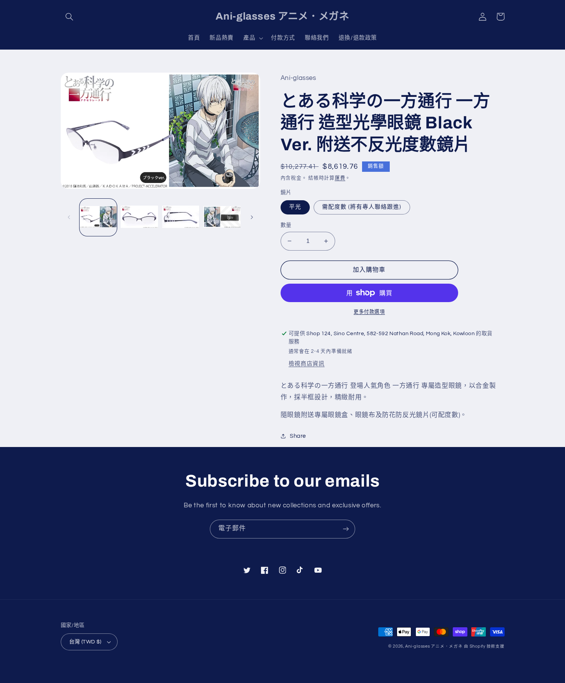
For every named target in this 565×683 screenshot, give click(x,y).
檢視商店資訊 (307, 364)
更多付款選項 (369, 311)
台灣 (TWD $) (85, 642)
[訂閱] (346, 529)
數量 (286, 225)
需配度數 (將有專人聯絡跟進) (362, 207)
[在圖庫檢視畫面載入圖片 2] (139, 217)
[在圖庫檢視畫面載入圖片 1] (98, 217)
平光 (295, 207)
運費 (340, 178)
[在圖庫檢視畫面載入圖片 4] (222, 217)
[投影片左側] (69, 217)
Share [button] (298, 436)
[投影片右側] (251, 217)
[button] (69, 16)
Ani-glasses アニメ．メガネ (433, 646)
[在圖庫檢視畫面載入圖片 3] (180, 217)
